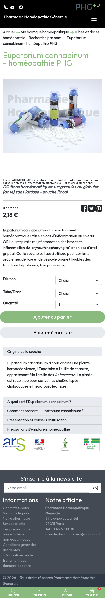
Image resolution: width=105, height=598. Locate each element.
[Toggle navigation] (94, 19)
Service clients (14, 523)
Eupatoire (47, 368)
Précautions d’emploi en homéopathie (38, 429)
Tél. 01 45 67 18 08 (59, 529)
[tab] (52, 351)
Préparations (39, 594)
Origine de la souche (24, 351)
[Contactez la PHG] (13, 6)
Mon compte (65, 594)
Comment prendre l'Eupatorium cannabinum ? (45, 411)
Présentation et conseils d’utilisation (37, 420)
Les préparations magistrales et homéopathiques (16, 534)
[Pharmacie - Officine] (92, 444)
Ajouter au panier (52, 317)
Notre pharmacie (16, 518)
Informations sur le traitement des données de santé (18, 560)
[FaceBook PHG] (21, 6)
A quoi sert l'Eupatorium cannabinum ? (39, 401)
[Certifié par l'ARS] (14, 444)
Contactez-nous (16, 508)
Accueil (9, 31)
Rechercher (13, 594)
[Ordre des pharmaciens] (66, 444)
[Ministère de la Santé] (39, 444)
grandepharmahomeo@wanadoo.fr (73, 534)
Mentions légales (16, 513)
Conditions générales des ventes (20, 547)
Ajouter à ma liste (52, 332)
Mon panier (93, 592)
